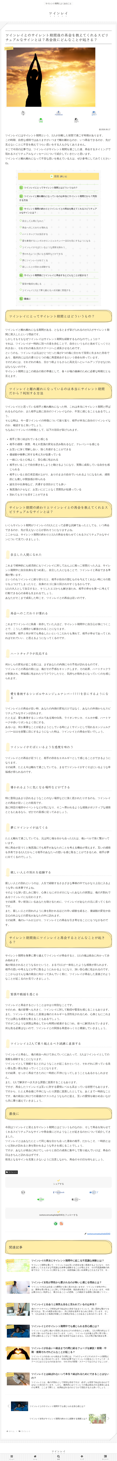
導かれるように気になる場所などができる (42, 254)
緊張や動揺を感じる (32, 284)
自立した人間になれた (33, 221)
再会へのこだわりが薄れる (35, 227)
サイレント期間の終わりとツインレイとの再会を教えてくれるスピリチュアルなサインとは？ (58, 210)
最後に (27, 299)
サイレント (12, 1172)
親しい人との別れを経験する (36, 267)
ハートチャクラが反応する (35, 234)
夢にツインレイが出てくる (35, 260)
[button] (76, 120)
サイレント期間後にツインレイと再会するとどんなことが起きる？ (56, 275)
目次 (56, 176)
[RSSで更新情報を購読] (61, 1223)
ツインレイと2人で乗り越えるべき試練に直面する (46, 290)
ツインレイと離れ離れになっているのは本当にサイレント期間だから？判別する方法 (58, 198)
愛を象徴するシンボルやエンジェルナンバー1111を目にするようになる (56, 240)
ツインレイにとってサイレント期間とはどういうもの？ (51, 187)
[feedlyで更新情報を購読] (55, 1223)
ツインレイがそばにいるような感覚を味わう (43, 247)
